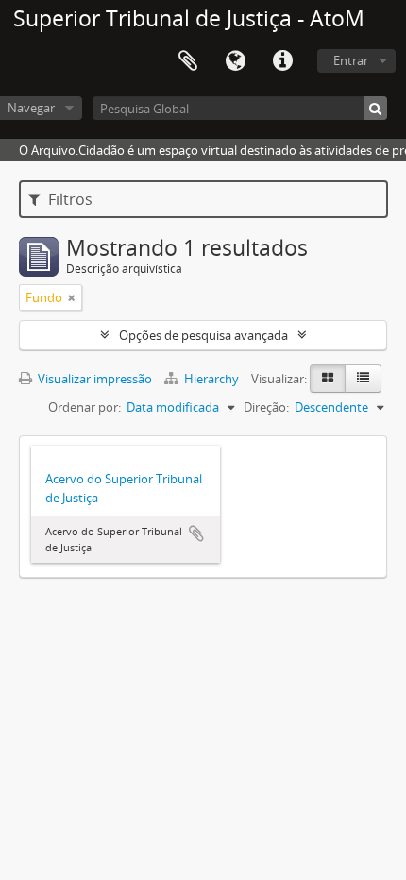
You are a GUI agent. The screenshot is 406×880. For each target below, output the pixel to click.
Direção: (266, 406)
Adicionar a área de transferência (196, 533)
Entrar (350, 60)
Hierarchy (211, 378)
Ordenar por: (84, 406)
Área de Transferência (187, 61)
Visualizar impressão (93, 378)
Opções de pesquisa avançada (203, 335)
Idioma (235, 61)
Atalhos (282, 61)
